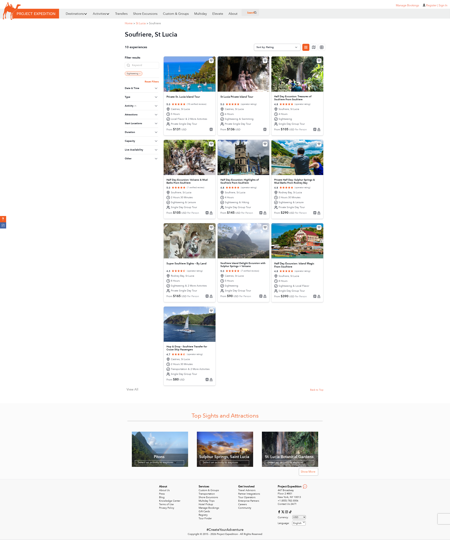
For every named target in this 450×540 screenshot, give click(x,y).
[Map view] (313, 47)
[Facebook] (279, 511)
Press (162, 493)
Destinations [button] (75, 14)
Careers (242, 504)
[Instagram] (287, 511)
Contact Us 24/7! (287, 504)
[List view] (321, 47)
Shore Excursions (145, 14)
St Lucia (142, 23)
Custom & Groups (176, 14)
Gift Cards (204, 511)
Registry (203, 515)
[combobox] (299, 523)
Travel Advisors (246, 490)
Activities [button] (99, 14)
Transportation (207, 493)
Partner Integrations (249, 493)
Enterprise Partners (248, 501)
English (297, 523)
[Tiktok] (290, 511)
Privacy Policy (166, 508)
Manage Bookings (209, 508)
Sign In (443, 5)
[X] (283, 511)
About (233, 14)
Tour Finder (205, 518)
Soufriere (155, 23)
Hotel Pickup (206, 504)
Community (244, 508)
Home (130, 23)
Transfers (121, 14)
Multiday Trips (206, 501)
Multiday (200, 14)
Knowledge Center (169, 501)
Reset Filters (152, 81)
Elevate (217, 14)
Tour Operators (246, 497)
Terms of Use (166, 504)
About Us (164, 490)
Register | (432, 5)
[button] (3, 219)
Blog (162, 497)
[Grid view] (305, 47)
